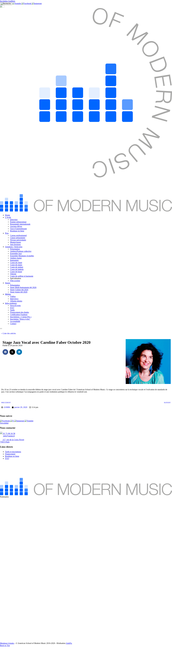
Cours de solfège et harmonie (21, 276)
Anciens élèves (16, 226)
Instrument (14, 260)
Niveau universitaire (18, 240)
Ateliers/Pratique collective (20, 251)
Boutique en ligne (17, 231)
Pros (7, 233)
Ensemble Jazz (16, 253)
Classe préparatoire (17, 238)
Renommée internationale (20, 224)
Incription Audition (7, 1)
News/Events (15, 305)
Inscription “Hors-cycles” (20, 319)
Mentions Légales (7, 643)
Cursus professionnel (18, 235)
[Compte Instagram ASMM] (37, 3)
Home (7, 215)
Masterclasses (15, 242)
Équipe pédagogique (18, 222)
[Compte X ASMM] (12, 421)
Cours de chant (16, 262)
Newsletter (4, 423)
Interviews (14, 299)
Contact (13, 324)
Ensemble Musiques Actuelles (22, 256)
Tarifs (12, 310)
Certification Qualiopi (18, 314)
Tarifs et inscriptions (13, 452)
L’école (8, 217)
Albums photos (16, 301)
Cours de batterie (17, 269)
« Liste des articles (8, 333)
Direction (14, 220)
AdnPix (69, 643)
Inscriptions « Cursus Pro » (21, 317)
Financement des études (19, 312)
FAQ (12, 308)
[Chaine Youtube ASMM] (17, 3)
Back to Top (5, 645)
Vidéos (13, 296)
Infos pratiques (11, 303)
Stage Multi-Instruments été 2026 (23, 287)
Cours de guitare (16, 267)
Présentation (15, 249)
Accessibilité (15, 321)
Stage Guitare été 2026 (19, 290)
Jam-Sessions (15, 244)
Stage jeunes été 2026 (18, 292)
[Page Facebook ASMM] (27, 3)
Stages (7, 283)
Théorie (13, 274)
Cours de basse (16, 272)
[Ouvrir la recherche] (6, 3)
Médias (8, 294)
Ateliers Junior (16, 258)
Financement (10, 454)
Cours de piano (16, 265)
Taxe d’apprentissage (18, 229)
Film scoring (15, 281)
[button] (5, 352)
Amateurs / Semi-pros (13, 247)
